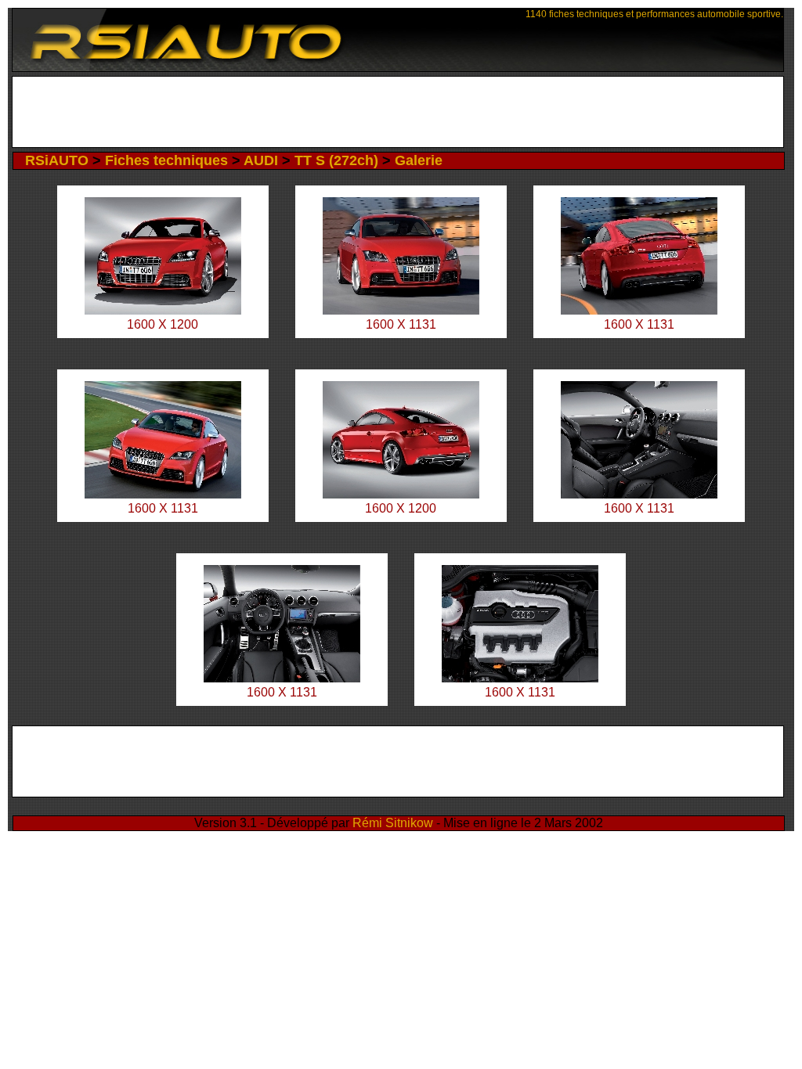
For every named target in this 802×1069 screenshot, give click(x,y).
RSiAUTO (56, 160)
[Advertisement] (397, 112)
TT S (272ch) (336, 160)
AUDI (261, 160)
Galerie (419, 160)
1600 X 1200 (162, 324)
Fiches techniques (166, 160)
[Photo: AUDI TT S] (163, 310)
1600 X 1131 (401, 324)
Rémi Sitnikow (392, 823)
